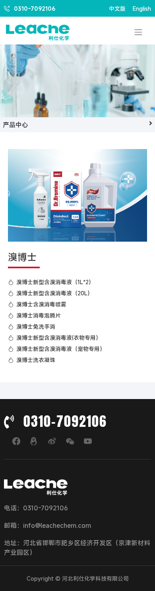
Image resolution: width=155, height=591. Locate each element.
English (142, 8)
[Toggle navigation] (138, 32)
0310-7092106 (33, 8)
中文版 (117, 8)
